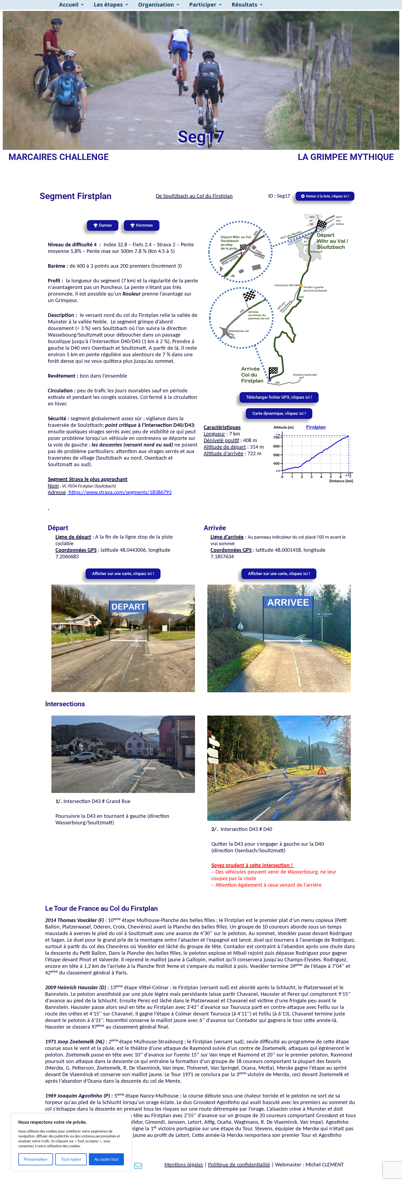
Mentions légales (183, 1165)
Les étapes (108, 4)
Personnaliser (36, 1159)
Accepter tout (106, 1159)
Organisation (156, 4)
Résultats (244, 4)
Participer (202, 4)
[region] (71, 1142)
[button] (71, 4)
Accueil (68, 4)
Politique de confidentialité (239, 1165)
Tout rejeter (71, 1159)
